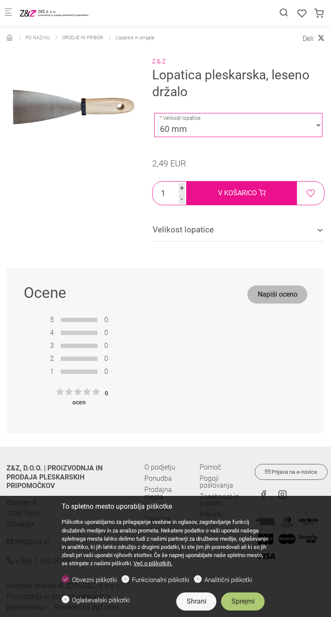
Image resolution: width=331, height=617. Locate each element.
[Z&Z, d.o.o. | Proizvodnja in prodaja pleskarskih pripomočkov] (54, 13)
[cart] (319, 13)
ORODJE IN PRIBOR (82, 38)
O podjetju (159, 467)
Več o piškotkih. (153, 563)
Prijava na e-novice (293, 472)
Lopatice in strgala (135, 38)
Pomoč (210, 467)
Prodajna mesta (158, 493)
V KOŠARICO (238, 193)
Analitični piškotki (228, 580)
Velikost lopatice (181, 118)
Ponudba (158, 478)
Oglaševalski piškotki (101, 600)
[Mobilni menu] (8, 13)
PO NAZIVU (37, 38)
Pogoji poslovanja (216, 482)
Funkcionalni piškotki (160, 580)
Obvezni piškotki (94, 580)
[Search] (283, 12)
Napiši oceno (277, 294)
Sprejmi (243, 601)
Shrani (196, 601)
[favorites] (302, 13)
